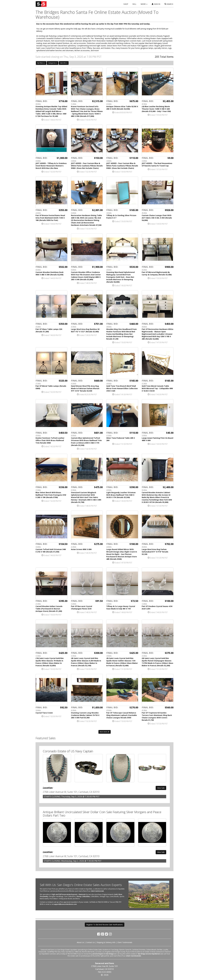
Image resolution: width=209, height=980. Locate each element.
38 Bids (144, 327)
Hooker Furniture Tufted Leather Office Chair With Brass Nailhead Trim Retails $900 (50, 440)
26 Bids (109, 270)
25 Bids (38, 327)
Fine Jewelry (44, 896)
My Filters (40, 63)
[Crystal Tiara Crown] (51, 690)
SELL (134, 4)
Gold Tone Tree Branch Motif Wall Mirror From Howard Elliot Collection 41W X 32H (122, 388)
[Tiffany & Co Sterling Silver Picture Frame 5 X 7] (122, 192)
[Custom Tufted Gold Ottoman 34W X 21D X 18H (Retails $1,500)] (51, 526)
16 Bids (109, 161)
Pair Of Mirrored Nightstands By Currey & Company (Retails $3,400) (157, 273)
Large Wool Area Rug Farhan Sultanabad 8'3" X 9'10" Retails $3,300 (155, 551)
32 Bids (73, 383)
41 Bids (109, 104)
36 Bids (38, 104)
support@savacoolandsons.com (65, 904)
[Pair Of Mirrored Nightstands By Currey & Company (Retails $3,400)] (157, 249)
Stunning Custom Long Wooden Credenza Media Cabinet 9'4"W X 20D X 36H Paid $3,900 (85, 715)
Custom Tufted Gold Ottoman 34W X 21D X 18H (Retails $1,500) (51, 550)
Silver (120, 894)
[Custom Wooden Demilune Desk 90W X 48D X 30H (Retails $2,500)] (51, 249)
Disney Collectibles (83, 896)
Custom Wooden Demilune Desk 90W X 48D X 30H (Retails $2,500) (49, 273)
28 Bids (109, 327)
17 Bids (38, 490)
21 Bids (144, 383)
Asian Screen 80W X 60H (81, 549)
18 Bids (73, 161)
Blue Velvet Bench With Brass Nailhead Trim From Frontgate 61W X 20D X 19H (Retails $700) (51, 494)
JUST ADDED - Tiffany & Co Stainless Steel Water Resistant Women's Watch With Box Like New (51, 165)
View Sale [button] (161, 788)
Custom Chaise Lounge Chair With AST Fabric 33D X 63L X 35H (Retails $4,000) (157, 217)
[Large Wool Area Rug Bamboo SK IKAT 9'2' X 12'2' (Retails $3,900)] (87, 306)
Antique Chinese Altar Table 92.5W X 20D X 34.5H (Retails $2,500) (122, 107)
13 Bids (144, 604)
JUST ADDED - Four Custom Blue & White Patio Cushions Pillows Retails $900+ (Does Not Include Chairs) (87, 165)
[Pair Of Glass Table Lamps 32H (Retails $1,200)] (51, 306)
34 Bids (38, 161)
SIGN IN (156, 4)
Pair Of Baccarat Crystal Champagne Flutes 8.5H (81, 607)
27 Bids (38, 383)
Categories (52, 63)
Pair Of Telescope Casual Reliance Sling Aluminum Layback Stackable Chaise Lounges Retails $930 (121, 715)
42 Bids (144, 270)
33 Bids (38, 270)
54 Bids (73, 213)
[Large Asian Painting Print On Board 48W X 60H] (157, 415)
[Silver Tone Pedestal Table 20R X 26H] (122, 415)
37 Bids (73, 327)
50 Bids (73, 270)
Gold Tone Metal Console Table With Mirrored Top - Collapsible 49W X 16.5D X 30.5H (157, 388)
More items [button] (104, 732)
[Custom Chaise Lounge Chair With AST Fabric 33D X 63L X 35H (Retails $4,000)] (157, 192)
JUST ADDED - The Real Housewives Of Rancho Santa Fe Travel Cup (157, 164)
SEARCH (169, 4)
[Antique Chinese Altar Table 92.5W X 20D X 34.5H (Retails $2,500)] (122, 83)
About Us (80, 942)
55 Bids (144, 490)
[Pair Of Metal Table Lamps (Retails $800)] (51, 363)
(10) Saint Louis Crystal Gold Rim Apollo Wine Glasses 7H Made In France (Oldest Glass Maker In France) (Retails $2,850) (50, 662)
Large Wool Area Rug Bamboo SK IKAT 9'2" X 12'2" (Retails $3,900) (85, 330)
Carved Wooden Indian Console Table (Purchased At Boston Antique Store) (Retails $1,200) (49, 608)
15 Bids (73, 604)
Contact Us (90, 942)
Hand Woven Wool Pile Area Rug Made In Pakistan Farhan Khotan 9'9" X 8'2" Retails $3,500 (85, 388)
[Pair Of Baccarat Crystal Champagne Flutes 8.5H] (87, 583)
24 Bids (38, 213)
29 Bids (38, 435)
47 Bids (144, 104)
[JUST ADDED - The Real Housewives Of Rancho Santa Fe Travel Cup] (157, 140)
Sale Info (63, 63)
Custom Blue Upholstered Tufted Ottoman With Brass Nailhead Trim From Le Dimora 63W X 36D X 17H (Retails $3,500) (86, 441)
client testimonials (97, 891)
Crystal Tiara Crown (44, 713)
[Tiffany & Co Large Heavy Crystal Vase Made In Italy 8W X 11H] (122, 583)
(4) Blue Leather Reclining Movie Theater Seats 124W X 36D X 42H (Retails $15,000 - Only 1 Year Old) (156, 108)
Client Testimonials (124, 942)
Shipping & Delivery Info (106, 942)
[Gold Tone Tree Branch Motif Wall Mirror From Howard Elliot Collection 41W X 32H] (122, 363)
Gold (116, 894)
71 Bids (73, 104)
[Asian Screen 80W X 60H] (87, 526)
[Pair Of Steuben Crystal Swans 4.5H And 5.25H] (157, 583)
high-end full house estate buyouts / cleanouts (69, 894)
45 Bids (144, 213)
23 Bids (109, 490)
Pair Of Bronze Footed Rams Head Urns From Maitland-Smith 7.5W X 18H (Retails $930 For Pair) (50, 217)
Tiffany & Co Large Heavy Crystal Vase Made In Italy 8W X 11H (120, 607)
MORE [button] (143, 4)
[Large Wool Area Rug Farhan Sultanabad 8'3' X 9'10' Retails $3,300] (157, 526)
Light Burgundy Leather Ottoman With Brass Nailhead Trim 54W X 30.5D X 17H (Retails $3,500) (121, 494)
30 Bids (73, 435)
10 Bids (144, 161)
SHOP (125, 4)
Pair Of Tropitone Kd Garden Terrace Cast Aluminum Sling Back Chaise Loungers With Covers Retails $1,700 (157, 716)
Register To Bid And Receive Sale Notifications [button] (104, 924)
